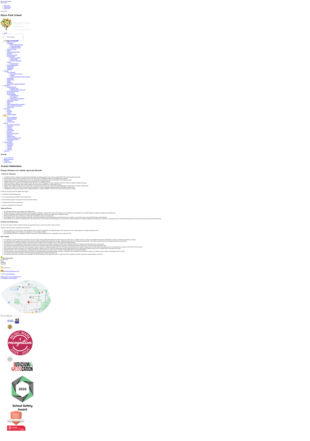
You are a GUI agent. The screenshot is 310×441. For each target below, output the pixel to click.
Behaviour (9, 135)
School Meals (10, 130)
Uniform (9, 127)
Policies (9, 62)
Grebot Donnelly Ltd (15, 276)
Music (8, 103)
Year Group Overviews (16, 73)
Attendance (10, 129)
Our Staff (9, 53)
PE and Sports (10, 92)
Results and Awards (12, 55)
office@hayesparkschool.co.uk (11, 271)
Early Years (7, 108)
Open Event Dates (11, 49)
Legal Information (10, 274)
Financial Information (12, 65)
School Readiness (11, 114)
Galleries (9, 148)
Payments (9, 132)
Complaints (10, 140)
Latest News (10, 143)
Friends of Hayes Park (12, 133)
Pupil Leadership (11, 94)
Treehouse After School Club (17, 89)
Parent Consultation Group (14, 137)
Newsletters (10, 145)
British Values (10, 79)
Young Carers (10, 107)
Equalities (9, 69)
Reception (9, 111)
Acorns (6, 116)
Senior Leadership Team (13, 52)
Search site (3, 316)
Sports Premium (14, 63)
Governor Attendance (15, 60)
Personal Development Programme (16, 84)
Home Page (7, 5)
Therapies (9, 120)
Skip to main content (6, 1)
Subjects (12, 75)
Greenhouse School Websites (9, 278)
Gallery (9, 113)
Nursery (9, 110)
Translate (16, 41)
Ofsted (8, 50)
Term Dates (10, 126)
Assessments (10, 78)
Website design (4, 276)
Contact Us (7, 151)
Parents (6, 123)
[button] (7, 11)
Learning (6, 71)
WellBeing (10, 82)
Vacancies (9, 149)
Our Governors (11, 56)
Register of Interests (15, 57)
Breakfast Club (14, 88)
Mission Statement (11, 119)
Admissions (10, 43)
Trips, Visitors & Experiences (14, 105)
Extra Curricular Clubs (13, 91)
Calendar (9, 146)
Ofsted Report (7, 7)
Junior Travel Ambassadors (17, 98)
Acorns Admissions (15, 46)
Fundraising (10, 101)
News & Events (8, 142)
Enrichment (7, 85)
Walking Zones (11, 136)
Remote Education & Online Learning (20, 76)
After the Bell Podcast (12, 100)
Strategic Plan (13, 59)
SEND (9, 81)
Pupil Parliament (14, 95)
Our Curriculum (11, 72)
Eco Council (13, 97)
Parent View (7, 8)
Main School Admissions (16, 44)
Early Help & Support (12, 139)
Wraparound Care (11, 87)
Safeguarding (10, 66)
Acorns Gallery (11, 121)
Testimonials (10, 68)
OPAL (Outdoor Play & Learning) (16, 104)
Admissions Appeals (15, 47)
